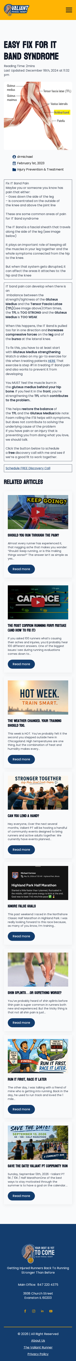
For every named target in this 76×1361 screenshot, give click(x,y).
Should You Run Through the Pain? (33, 535)
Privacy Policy (38, 1354)
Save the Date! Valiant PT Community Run (38, 1166)
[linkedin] (42, 1311)
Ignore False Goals (22, 906)
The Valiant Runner (38, 1347)
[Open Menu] (69, 10)
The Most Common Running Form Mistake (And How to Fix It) (37, 628)
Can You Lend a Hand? (23, 816)
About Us (38, 1341)
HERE (52, 361)
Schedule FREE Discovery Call (28, 468)
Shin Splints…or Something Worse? (35, 992)
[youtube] (51, 1311)
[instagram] (34, 1311)
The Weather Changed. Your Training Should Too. (34, 723)
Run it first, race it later (27, 1079)
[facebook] (25, 1311)
